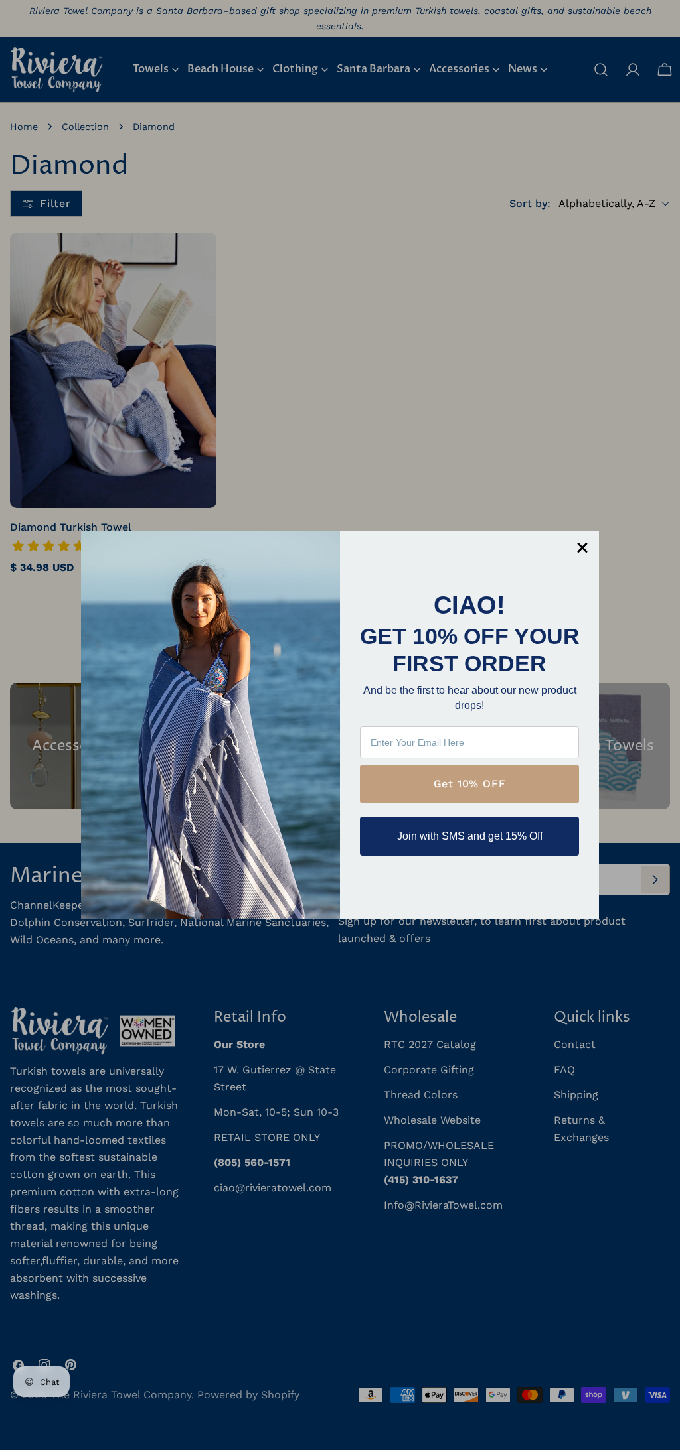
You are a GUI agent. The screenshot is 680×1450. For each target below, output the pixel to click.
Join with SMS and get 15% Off (470, 836)
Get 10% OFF (470, 783)
